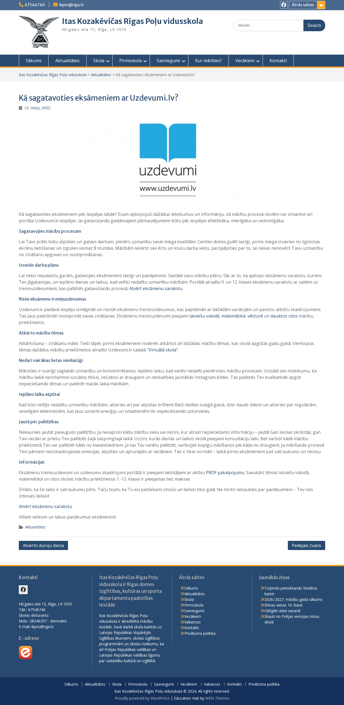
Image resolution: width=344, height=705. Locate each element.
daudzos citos (284, 316)
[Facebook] (284, 5)
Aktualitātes (67, 61)
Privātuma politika (200, 633)
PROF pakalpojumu (225, 472)
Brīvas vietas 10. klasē (283, 605)
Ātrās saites (303, 4)
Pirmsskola (130, 61)
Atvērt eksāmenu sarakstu (155, 288)
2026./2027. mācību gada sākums (293, 599)
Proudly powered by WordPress (142, 698)
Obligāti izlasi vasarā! (282, 610)
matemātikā (233, 316)
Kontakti (278, 61)
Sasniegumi (168, 61)
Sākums (34, 61)
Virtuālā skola (162, 350)
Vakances (192, 622)
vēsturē (255, 316)
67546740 (35, 4)
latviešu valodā (204, 316)
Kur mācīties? (208, 61)
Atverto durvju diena (43, 545)
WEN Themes (217, 698)
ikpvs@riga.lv (71, 4)
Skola (98, 61)
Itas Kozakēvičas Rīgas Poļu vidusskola (132, 21)
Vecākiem (245, 61)
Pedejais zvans (306, 545)
